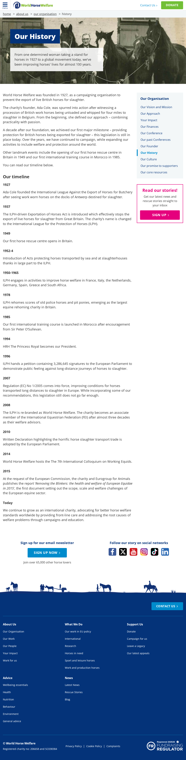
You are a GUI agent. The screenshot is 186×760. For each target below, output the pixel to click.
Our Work (9, 638)
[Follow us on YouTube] (133, 552)
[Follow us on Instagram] (144, 552)
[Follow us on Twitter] (123, 552)
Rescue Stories (74, 692)
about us (22, 14)
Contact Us (147, 5)
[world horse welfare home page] (33, 5)
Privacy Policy (74, 746)
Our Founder (149, 146)
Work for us (10, 660)
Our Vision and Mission (156, 107)
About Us (9, 624)
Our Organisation (13, 631)
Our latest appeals (138, 653)
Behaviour (9, 706)
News (69, 678)
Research (70, 646)
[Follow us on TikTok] (154, 552)
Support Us (135, 624)
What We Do (73, 624)
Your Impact (149, 120)
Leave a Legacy (136, 646)
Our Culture (149, 159)
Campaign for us (137, 638)
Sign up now (45, 552)
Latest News (72, 685)
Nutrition (8, 699)
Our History (149, 153)
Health (7, 692)
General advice (12, 721)
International (73, 638)
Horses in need (74, 653)
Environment (11, 714)
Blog (67, 699)
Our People (10, 646)
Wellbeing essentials (15, 685)
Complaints (113, 746)
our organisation (45, 14)
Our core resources (154, 172)
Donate (172, 5)
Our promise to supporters (159, 166)
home (7, 14)
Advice (7, 678)
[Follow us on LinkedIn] (165, 552)
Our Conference (151, 133)
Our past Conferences (156, 140)
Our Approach (150, 114)
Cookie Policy (94, 746)
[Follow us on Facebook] (112, 552)
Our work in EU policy (78, 631)
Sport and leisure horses (80, 660)
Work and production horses (82, 667)
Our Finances (150, 127)
